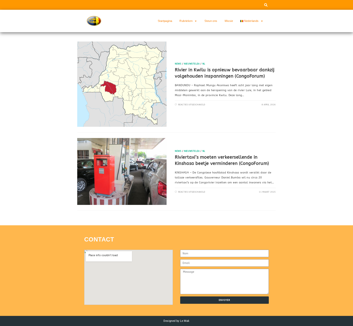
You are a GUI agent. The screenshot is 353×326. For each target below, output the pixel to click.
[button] (266, 5)
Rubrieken (185, 20)
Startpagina (165, 20)
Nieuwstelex (192, 63)
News (178, 63)
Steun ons (210, 20)
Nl (203, 63)
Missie (229, 20)
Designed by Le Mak (176, 321)
